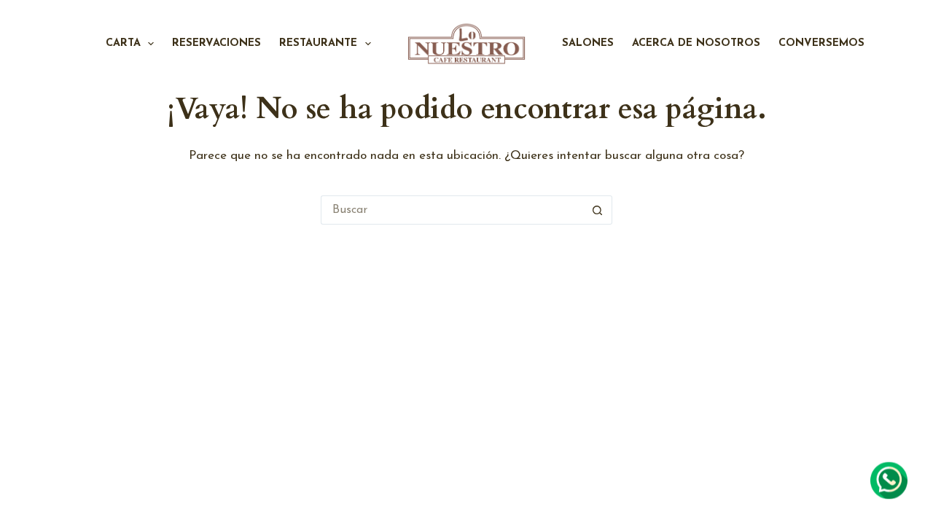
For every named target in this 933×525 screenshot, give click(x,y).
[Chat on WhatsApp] (888, 480)
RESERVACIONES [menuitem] (216, 43)
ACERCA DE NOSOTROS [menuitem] (696, 43)
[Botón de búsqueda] (597, 210)
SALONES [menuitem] (588, 43)
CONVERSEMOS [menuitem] (821, 43)
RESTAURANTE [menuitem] (318, 43)
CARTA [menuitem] (123, 43)
